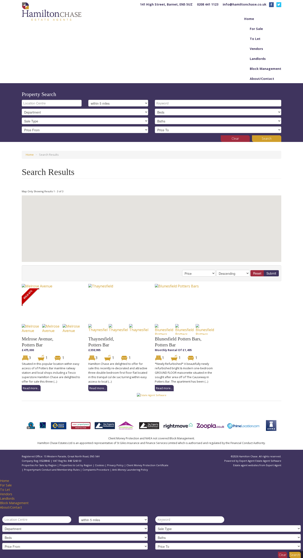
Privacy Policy (115, 465)
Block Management (265, 69)
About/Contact (262, 79)
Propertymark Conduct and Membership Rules (52, 469)
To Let (255, 39)
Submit (271, 273)
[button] (107, 248)
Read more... (31, 388)
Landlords (258, 59)
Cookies (99, 465)
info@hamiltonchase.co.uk (244, 4)
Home (249, 19)
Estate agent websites (246, 465)
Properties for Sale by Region (39, 465)
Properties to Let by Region (75, 465)
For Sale (256, 29)
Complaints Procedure (96, 469)
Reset (257, 273)
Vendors (256, 49)
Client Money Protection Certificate (147, 465)
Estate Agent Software (268, 460)
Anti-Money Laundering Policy (130, 469)
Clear (235, 138)
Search (267, 138)
